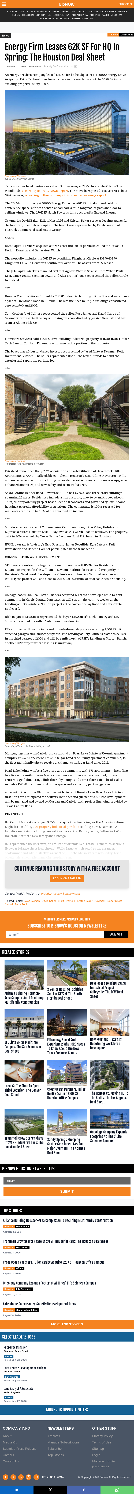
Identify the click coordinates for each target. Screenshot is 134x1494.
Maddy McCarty (26, 893)
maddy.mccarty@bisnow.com (60, 893)
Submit (116, 934)
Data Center (108, 11)
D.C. (92, 18)
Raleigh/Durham (112, 15)
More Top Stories (67, 1324)
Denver (122, 11)
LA (49, 15)
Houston (28, 15)
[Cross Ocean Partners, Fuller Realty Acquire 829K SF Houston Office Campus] (67, 1082)
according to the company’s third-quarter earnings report (65, 195)
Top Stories (55, 1455)
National (58, 15)
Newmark (100, 900)
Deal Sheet (127, 34)
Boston (54, 11)
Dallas (94, 11)
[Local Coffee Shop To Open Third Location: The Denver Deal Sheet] (24, 1082)
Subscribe (126, 4)
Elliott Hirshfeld (66, 900)
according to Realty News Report (45, 190)
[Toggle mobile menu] (4, 4)
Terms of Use (101, 1442)
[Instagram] (28, 1477)
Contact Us (11, 1461)
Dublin (16, 15)
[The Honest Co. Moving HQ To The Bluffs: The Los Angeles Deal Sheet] (109, 1082)
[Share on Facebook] (83, 1490)
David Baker (49, 900)
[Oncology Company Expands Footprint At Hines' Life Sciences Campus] (109, 1132)
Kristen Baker (84, 900)
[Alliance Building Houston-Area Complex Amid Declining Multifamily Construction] (24, 983)
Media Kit (10, 1442)
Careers (8, 1455)
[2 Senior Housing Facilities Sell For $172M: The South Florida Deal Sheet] (67, 983)
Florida (65, 18)
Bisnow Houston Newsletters (28, 1168)
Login (96, 1455)
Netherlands (80, 18)
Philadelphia (80, 15)
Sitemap (98, 1448)
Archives (53, 1436)
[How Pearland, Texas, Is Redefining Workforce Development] (109, 1033)
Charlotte (68, 11)
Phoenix (95, 15)
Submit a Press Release (19, 1448)
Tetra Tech (21, 904)
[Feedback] (36, 1477)
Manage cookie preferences (103, 1463)
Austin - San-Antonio (33, 11)
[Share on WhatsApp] (117, 1490)
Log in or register (67, 878)
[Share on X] (50, 1490)
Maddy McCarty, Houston (58, 66)
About (7, 1436)
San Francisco (49, 18)
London (41, 15)
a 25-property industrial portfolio (56, 826)
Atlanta (12, 11)
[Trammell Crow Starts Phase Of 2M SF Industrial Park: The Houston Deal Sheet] (24, 1132)
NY (68, 15)
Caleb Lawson (32, 900)
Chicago (82, 11)
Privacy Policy (102, 1436)
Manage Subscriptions (63, 1442)
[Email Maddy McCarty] (75, 66)
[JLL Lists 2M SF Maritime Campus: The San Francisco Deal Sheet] (24, 1033)
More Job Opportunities (67, 1409)
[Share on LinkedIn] (17, 1490)
